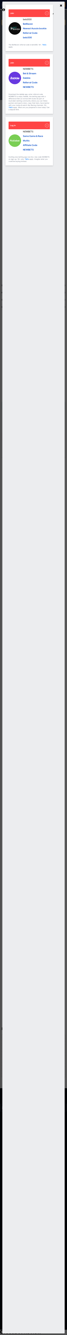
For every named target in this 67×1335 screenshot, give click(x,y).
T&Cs (44, 45)
